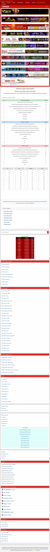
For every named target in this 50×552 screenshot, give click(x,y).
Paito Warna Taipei (5, 345)
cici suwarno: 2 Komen (9, 500)
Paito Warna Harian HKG (6, 315)
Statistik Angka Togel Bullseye (7, 372)
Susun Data (3, 456)
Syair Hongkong (4, 526)
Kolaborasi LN (4, 423)
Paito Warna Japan (5, 350)
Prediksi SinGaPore (5, 264)
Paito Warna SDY (5, 330)
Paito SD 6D (25, 427)
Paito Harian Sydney (8, 213)
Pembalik (3, 451)
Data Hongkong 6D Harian (6, 310)
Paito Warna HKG (5, 313)
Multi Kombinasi (4, 421)
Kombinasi (3, 417)
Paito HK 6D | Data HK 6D (25, 429)
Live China (33, 2)
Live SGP (8, 2)
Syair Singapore (4, 524)
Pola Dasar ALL (4, 410)
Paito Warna (4, 379)
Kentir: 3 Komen (7, 495)
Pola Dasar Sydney (8, 220)
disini (32, 201)
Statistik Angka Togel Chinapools (8, 364)
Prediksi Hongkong (10, 483)
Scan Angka (3, 4)
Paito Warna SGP (5, 298)
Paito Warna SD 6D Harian (25, 432)
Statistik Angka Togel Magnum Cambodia (9, 369)
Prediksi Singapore (12, 464)
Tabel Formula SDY (5, 320)
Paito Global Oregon (25, 440)
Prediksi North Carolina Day (7, 276)
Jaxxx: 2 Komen (7, 509)
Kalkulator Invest (4, 453)
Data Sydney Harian (5, 328)
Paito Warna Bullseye (5, 340)
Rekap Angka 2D (4, 386)
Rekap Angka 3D (4, 389)
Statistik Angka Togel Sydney (25, 89)
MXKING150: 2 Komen (8, 512)
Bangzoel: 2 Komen (8, 498)
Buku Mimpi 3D (4, 538)
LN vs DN (3, 425)
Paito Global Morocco (25, 447)
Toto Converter (4, 398)
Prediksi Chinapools (5, 279)
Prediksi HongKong (5, 266)
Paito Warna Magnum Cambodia (8, 335)
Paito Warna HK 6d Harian (25, 434)
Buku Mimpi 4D (4, 540)
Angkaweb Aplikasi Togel (6, 1)
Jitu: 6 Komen (7, 492)
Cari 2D (3, 458)
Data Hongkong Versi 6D (6, 308)
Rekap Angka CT (4, 394)
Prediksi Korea (11, 479)
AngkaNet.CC (34, 550)
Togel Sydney (7, 222)
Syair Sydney (9, 466)
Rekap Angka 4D (4, 391)
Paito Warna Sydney (8, 211)
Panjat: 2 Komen (7, 515)
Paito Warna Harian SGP (6, 300)
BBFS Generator (4, 415)
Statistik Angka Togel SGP (6, 357)
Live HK (13, 2)
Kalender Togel (4, 406)
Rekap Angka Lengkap (6, 401)
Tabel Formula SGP (5, 290)
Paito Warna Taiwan (5, 338)
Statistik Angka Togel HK (6, 359)
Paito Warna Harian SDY (6, 333)
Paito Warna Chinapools (6, 343)
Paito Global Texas (25, 442)
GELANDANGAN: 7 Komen (9, 489)
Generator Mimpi (41, 2)
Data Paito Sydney (8, 215)
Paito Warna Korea (5, 348)
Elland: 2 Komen (7, 503)
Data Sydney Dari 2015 (6, 325)
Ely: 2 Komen (7, 506)
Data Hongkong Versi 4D (6, 305)
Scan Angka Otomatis (5, 384)
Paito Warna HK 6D (5, 318)
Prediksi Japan (4, 284)
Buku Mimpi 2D (4, 536)
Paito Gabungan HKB (25, 445)
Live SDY (3, 2)
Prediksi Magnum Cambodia (7, 274)
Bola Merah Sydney (8, 217)
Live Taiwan (27, 2)
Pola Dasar (3, 408)
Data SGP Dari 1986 (5, 293)
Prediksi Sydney (7, 224)
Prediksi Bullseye (4, 281)
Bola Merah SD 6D (25, 436)
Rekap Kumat (4, 396)
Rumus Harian (4, 381)
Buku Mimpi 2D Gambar (6, 534)
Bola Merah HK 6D (25, 438)
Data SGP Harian (5, 295)
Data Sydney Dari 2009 (6, 323)
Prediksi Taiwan (4, 271)
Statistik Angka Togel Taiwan (7, 367)
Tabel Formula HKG (5, 303)
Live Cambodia (20, 2)
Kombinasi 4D (4, 419)
